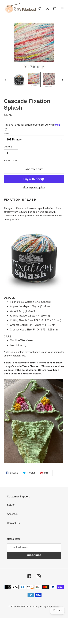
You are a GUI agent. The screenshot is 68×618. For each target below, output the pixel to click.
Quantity (8, 146)
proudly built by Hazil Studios (45, 606)
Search (11, 504)
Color (6, 133)
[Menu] (62, 8)
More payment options (34, 187)
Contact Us (13, 523)
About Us (12, 513)
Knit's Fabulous (24, 606)
